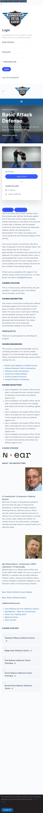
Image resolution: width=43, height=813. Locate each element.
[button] (21, 101)
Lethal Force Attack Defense (16, 374)
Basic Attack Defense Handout (14, 598)
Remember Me (9, 62)
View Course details (10, 135)
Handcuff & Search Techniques (17, 379)
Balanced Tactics (11, 617)
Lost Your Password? (10, 77)
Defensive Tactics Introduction (17, 371)
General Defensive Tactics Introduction (20, 368)
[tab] (8, 210)
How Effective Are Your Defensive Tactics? (22, 609)
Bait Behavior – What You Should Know (20, 612)
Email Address (8, 42)
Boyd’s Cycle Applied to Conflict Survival (21, 365)
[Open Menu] (3, 91)
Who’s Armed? (10, 620)
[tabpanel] (21, 400)
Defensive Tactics (10, 109)
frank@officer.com (24, 277)
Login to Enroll (21, 176)
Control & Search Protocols (16, 377)
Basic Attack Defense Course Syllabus (17, 592)
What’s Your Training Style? (15, 614)
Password (6, 52)
